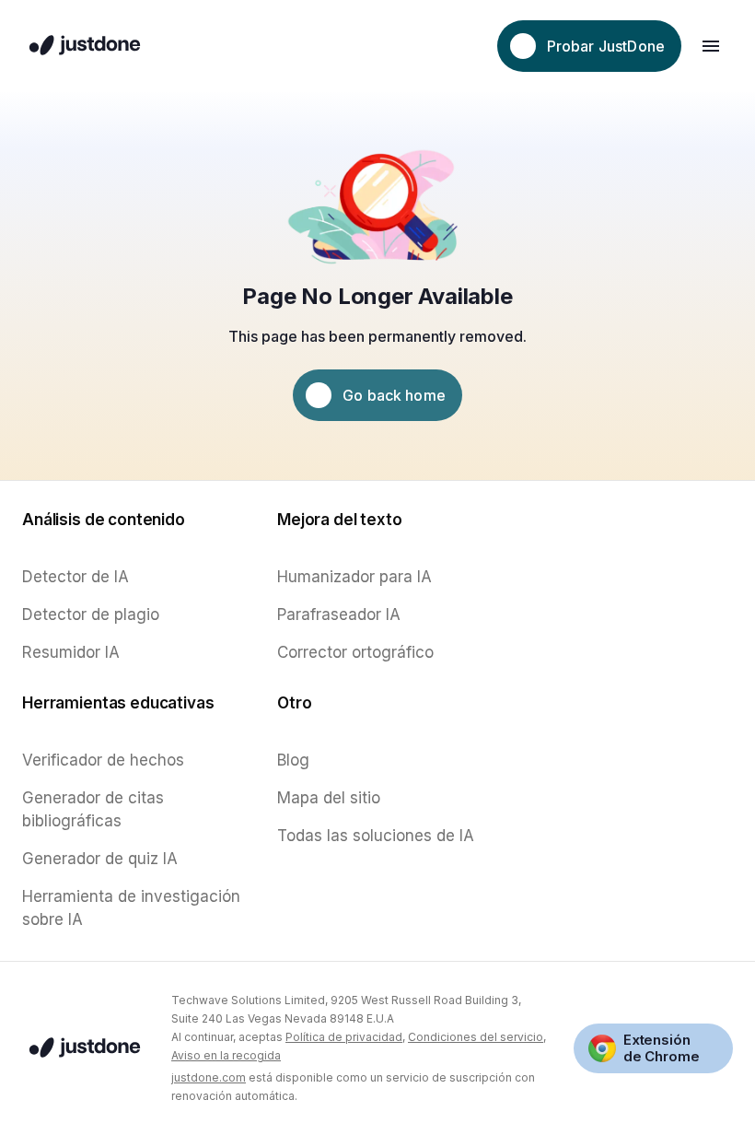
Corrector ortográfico (355, 652)
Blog (293, 760)
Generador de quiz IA (100, 858)
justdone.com (208, 1077)
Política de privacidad (343, 1037)
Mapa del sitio (328, 798)
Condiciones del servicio (475, 1037)
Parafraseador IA (339, 614)
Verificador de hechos (103, 760)
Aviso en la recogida (226, 1055)
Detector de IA (75, 577)
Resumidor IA (71, 652)
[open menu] (711, 46)
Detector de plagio (90, 614)
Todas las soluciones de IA (375, 835)
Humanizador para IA (354, 577)
